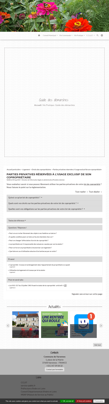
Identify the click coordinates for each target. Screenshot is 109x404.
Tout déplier (95, 191)
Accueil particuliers (14, 169)
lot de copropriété (92, 184)
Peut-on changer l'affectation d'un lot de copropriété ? (28, 240)
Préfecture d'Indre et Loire (33, 388)
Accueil (37, 105)
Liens (38, 377)
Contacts (55, 352)
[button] (39, 35)
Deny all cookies (84, 401)
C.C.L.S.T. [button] (89, 35)
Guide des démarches (65, 105)
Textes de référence (16, 220)
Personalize (98, 401)
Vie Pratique (48, 105)
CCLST (24, 382)
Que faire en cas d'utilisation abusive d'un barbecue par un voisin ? (33, 251)
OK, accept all (67, 401)
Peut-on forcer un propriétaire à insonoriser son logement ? (30, 248)
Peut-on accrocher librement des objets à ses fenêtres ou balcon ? (33, 233)
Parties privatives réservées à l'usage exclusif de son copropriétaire (77, 169)
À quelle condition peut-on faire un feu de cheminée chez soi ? (31, 237)
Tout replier (81, 191)
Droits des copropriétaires (41, 169)
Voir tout (97, 345)
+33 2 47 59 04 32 (54, 366)
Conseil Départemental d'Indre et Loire (39, 391)
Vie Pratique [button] (78, 35)
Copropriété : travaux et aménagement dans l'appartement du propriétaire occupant (39, 265)
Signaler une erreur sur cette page (87, 294)
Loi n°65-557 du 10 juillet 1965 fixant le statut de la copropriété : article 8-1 (38, 285)
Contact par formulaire (54, 369)
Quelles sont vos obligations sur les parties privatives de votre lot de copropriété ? (45, 209)
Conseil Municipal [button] (49, 35)
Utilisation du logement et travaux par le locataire (27, 270)
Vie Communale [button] (65, 35)
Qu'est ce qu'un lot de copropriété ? (24, 197)
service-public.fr (28, 385)
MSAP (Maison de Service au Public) (37, 394)
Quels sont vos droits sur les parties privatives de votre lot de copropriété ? (42, 203)
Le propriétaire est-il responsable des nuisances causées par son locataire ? (36, 244)
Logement (26, 169)
